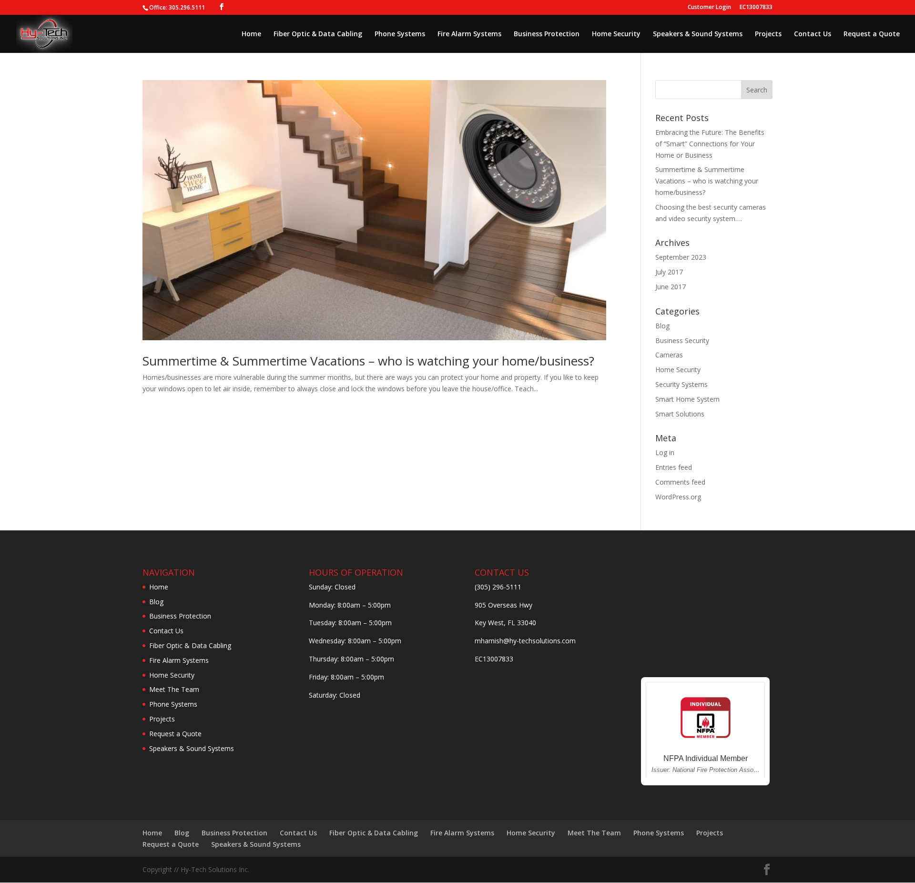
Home (251, 34)
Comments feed (680, 482)
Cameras (669, 354)
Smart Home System (687, 399)
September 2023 (680, 257)
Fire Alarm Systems (469, 34)
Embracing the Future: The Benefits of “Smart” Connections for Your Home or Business (709, 144)
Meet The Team (174, 689)
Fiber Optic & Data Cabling (318, 34)
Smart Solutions (679, 413)
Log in (664, 452)
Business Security (682, 340)
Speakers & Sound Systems (697, 34)
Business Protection (547, 34)
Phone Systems (400, 34)
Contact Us (812, 34)
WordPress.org (678, 496)
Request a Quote (872, 34)
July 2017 (669, 271)
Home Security (616, 34)
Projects (768, 34)
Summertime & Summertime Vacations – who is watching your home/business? (368, 360)
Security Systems (681, 384)
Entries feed (673, 467)
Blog (662, 325)
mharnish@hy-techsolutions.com (525, 640)
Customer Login (709, 7)
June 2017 (670, 286)
